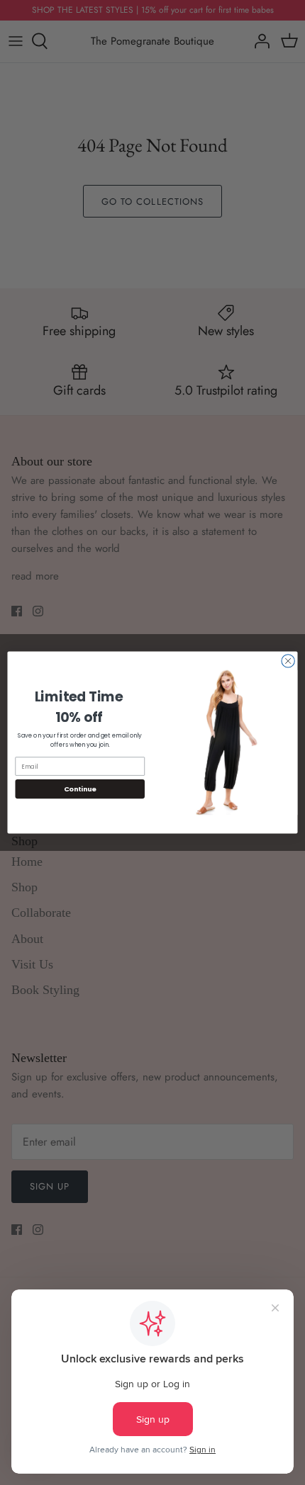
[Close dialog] (288, 661)
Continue (80, 789)
